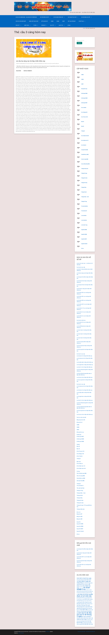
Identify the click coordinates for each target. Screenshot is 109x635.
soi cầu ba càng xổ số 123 (33, 128)
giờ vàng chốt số (80, 597)
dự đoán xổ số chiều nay (88, 591)
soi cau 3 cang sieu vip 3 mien (22, 111)
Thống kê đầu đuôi (84, 168)
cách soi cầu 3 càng (61, 80)
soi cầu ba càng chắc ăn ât (41, 118)
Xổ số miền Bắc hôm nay (87, 624)
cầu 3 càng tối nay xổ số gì (46, 95)
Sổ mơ (69, 25)
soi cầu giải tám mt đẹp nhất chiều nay (85, 364)
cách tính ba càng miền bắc (60, 82)
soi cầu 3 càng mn (60, 108)
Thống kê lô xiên (80, 502)
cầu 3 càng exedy (30, 88)
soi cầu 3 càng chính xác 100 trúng (46, 104)
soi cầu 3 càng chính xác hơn (47, 105)
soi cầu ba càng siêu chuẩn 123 (25, 125)
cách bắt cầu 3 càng (55, 76)
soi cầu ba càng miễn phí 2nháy (24, 121)
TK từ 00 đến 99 (84, 210)
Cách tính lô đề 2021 (80, 579)
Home (84, 28)
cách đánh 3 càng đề (63, 78)
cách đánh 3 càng (55, 78)
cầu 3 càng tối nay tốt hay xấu (36, 95)
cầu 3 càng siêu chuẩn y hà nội (50, 93)
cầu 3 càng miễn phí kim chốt (52, 89)
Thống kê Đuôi (80, 495)
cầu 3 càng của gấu (59, 86)
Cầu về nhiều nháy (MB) (85, 163)
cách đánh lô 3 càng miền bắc (21, 80)
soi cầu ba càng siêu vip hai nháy (48, 127)
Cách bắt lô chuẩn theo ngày (84, 578)
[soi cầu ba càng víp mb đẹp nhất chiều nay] (33, 57)
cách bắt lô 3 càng (23, 78)
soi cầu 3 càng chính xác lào (57, 105)
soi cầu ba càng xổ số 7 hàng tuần (45, 128)
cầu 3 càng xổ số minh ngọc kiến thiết (22, 98)
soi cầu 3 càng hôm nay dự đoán (28, 108)
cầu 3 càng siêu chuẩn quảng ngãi (26, 93)
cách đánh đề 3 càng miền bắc (47, 79)
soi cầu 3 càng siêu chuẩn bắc (37, 109)
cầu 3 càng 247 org (27, 85)
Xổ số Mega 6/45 (84, 112)
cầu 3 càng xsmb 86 (41, 98)
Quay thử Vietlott (84, 243)
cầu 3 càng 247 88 (66, 83)
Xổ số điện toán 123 (84, 140)
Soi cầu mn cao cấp (85, 17)
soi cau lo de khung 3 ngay (84, 615)
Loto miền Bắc (83, 215)
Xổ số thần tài (83, 145)
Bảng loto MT (79, 514)
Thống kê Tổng (84, 201)
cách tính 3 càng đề (32, 82)
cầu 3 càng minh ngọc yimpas (44, 92)
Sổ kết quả (81, 21)
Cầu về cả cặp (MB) (84, 159)
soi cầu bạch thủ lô (84, 621)
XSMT (63, 21)
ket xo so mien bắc (86, 597)
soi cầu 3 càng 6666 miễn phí (64, 102)
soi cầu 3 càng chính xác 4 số (58, 104)
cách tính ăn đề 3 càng (51, 82)
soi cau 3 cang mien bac (52, 108)
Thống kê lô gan (84, 173)
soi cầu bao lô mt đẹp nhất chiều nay (84, 355)
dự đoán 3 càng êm (46, 101)
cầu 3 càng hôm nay (43, 88)
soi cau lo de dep (85, 613)
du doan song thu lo (85, 584)
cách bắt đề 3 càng (63, 76)
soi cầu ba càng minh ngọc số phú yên (47, 124)
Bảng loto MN (79, 516)
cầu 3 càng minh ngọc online (22, 92)
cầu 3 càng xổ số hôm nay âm (56, 95)
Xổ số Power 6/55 (84, 116)
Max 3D (82, 121)
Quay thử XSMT (80, 528)
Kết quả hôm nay (72, 21)
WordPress (48, 631)
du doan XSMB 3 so (83, 588)
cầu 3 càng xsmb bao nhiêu (50, 98)
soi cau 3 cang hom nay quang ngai (40, 108)
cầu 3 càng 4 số (34, 85)
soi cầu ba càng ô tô (57, 124)
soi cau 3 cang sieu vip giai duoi (43, 111)
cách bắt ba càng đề (48, 76)
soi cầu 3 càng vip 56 (19, 112)
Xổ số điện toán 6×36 (81, 468)
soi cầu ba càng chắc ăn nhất (51, 118)
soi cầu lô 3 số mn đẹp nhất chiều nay (84, 400)
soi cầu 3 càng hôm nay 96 (61, 106)
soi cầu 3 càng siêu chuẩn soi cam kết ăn (51, 109)
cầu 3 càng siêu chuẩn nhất (55, 92)
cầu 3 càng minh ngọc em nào (56, 91)
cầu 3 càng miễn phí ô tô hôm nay (64, 89)
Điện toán (26, 25)
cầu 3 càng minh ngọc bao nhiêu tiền (44, 91)
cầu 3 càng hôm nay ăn (51, 88)
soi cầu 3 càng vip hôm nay (45, 112)
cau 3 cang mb (18, 89)
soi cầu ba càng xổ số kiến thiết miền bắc (26, 129)
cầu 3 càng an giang (46, 85)
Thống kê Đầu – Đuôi (85, 196)
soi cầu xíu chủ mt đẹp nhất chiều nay (84, 377)
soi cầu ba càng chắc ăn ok (62, 118)
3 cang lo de (22, 76)
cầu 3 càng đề (24, 88)
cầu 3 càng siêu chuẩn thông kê (38, 93)
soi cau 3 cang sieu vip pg (54, 111)
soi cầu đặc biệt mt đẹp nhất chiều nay (85, 362)
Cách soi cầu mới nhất (21, 21)
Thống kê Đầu (83, 187)
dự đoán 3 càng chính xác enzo (26, 101)
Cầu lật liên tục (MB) (84, 154)
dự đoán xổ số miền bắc (85, 595)
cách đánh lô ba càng (31, 80)
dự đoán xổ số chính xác (81, 592)
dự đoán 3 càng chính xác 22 (48, 99)
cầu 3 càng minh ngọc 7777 (32, 91)
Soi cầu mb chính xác (58, 17)
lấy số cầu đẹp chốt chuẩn (84, 605)
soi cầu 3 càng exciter (31, 106)
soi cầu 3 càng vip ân (36, 112)
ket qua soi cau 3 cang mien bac (42, 102)
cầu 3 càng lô (67, 88)
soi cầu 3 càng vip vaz (24, 114)
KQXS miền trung (88, 599)
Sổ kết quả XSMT (84, 102)
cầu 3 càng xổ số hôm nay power (26, 96)
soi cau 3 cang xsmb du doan (33, 115)
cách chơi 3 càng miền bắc (39, 78)
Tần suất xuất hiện (84, 206)
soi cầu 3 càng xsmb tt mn (20, 118)
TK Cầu (34, 25)
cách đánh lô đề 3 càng (39, 80)
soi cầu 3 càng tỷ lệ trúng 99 (65, 111)
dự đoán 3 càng (29, 99)
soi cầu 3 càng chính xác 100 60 (21, 104)
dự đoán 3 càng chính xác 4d (59, 99)
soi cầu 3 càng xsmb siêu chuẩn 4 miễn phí (46, 115)
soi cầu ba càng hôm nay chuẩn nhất (55, 119)
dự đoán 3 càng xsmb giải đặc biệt (30, 102)
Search (79, 43)
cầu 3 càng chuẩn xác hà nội (50, 86)
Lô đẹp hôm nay (87, 602)
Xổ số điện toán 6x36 (85, 135)
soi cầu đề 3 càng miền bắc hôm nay (28, 131)
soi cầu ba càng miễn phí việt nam (47, 122)
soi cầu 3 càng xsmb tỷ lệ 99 (31, 118)
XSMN (58, 21)
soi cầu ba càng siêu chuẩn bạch (50, 125)
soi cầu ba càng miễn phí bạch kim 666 (51, 121)
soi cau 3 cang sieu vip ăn (32, 111)
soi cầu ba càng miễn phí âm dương (36, 121)
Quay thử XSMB (84, 229)
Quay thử (61, 25)
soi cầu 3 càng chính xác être (36, 105)
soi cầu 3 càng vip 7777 (28, 112)
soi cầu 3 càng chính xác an (25, 105)
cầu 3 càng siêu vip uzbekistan (61, 93)
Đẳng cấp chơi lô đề (33, 21)
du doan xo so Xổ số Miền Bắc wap (84, 586)
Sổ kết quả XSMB (84, 93)
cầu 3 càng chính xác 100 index (27, 86)
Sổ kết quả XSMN (84, 98)
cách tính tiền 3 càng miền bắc (42, 83)
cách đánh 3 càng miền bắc (26, 79)
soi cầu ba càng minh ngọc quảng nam (32, 124)
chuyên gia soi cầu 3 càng (21, 99)
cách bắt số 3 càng (30, 78)
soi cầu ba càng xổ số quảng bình (60, 129)
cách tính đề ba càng (32, 83)
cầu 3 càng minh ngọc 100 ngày (21, 91)
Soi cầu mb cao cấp (44, 17)
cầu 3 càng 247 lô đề (19, 85)
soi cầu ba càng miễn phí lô (63, 121)
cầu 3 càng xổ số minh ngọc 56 (64, 96)
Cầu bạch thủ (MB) (84, 149)
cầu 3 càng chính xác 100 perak (39, 86)
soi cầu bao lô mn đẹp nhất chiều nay (84, 390)
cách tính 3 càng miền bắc (41, 82)
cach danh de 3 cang (48, 78)
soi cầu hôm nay (85, 622)
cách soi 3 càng (55, 80)
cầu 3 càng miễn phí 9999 (33, 89)
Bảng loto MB (79, 519)
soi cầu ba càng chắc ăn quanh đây (29, 119)
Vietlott (18, 25)
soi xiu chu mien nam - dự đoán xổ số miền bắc (33, 63)
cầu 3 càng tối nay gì (26, 95)
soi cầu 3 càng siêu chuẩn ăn (26, 109)
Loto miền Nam (84, 220)
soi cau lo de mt (83, 618)
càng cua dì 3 (55, 83)
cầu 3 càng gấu (36, 88)
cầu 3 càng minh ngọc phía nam (33, 92)
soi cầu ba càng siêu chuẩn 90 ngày (37, 125)
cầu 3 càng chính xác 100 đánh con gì (57, 85)
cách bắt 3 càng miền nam (30, 76)
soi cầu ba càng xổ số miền (49, 129)
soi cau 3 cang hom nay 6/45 (51, 106)
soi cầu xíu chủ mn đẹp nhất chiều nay (85, 414)
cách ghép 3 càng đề (48, 80)
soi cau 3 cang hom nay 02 (40, 106)
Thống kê (43, 25)
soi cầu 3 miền (83, 619)
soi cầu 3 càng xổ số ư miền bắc (52, 114)
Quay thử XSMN (84, 234)
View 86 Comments (28, 70)
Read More (18, 70)
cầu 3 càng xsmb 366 (33, 98)
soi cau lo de (83, 609)
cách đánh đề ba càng (58, 79)
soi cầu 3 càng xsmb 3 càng (22, 115)
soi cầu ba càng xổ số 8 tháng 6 (57, 128)
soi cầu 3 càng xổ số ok (42, 114)
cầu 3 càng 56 (39, 85)
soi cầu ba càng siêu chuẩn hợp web (63, 125)
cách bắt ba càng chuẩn (39, 76)
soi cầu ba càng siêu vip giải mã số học (35, 127)
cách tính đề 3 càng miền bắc (23, 83)
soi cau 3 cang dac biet (23, 106)
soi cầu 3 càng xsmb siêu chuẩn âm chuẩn (62, 115)
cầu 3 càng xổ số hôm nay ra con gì (38, 96)
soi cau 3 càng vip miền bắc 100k (57, 112)
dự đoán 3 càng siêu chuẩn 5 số (56, 101)
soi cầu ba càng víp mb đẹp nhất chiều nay (30, 61)
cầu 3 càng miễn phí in (43, 89)
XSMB (52, 21)
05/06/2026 (22, 63)
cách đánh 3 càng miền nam (37, 79)
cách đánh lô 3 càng (66, 79)
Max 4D (82, 126)
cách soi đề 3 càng (25, 82)
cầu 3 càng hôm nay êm (60, 88)
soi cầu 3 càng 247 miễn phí (54, 102)
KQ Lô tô (52, 25)
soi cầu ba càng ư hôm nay (59, 127)
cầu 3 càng (60, 83)
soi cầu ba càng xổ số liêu (38, 129)
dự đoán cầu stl (88, 589)
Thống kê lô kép (84, 182)
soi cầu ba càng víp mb (24, 128)
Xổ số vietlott (83, 107)
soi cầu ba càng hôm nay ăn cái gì (42, 119)
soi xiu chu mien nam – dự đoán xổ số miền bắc (26, 17)
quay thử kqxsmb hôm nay (84, 608)
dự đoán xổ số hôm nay (84, 594)
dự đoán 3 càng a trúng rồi (37, 99)
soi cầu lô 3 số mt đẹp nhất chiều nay (84, 367)
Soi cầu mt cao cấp (72, 17)
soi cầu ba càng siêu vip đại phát (22, 127)
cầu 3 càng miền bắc (25, 89)
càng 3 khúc (50, 83)
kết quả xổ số (44, 21)
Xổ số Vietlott (79, 456)
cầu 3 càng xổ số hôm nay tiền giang (51, 96)
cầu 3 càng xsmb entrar (60, 98)
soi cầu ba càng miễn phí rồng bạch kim (33, 122)
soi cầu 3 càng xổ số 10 (33, 114)
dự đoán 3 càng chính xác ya (38, 101)
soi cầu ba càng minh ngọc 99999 (59, 122)
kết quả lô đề (81, 602)
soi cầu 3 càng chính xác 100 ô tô (34, 104)
